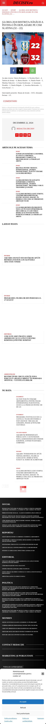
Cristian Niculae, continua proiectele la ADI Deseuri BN (19, 547)
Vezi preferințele (23, 714)
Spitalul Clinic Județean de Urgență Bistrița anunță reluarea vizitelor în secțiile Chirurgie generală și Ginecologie (22, 525)
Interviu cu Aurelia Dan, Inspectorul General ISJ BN (18, 550)
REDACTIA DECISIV (25, 129)
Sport (13, 10)
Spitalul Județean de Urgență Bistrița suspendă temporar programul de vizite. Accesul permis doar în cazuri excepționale (23, 516)
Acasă (5, 10)
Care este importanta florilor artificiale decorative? (19, 628)
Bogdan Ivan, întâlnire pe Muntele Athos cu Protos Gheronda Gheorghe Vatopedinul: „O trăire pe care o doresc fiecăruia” (21, 509)
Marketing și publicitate (17, 656)
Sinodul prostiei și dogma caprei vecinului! (15, 568)
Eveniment (19, 396)
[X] (20, 70)
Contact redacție (13, 645)
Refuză (23, 708)
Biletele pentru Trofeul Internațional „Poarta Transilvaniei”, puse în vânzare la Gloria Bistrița (29, 170)
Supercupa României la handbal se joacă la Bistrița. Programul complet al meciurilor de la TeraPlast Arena (29, 157)
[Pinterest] (26, 70)
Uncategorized (21, 432)
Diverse (7, 255)
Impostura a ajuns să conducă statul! (13, 576)
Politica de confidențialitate (12, 667)
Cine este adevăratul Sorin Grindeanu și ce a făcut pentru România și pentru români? (20, 338)
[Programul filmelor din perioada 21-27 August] (23, 280)
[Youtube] (29, 135)
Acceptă (23, 702)
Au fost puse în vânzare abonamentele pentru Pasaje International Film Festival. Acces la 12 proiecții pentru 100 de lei (29, 403)
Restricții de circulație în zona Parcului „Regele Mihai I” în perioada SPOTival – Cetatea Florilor (23, 378)
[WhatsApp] (32, 70)
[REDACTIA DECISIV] (14, 129)
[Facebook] (13, 70)
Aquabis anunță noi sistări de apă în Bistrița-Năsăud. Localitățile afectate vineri (22, 260)
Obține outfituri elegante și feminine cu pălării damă (19, 622)
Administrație (9, 374)
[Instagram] (21, 135)
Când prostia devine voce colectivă (13, 565)
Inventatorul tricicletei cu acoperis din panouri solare (20, 544)
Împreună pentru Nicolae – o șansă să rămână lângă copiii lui (21, 513)
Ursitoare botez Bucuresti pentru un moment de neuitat (20, 631)
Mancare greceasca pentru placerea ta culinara (17, 634)
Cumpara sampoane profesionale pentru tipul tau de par (19, 625)
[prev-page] (3, 486)
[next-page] (7, 486)
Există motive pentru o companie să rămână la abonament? (20, 536)
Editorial (8, 334)
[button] (43, 674)
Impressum (40, 718)
